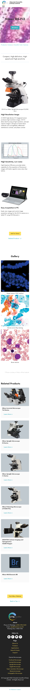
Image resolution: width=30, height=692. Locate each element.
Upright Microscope (15, 664)
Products (3, 45)
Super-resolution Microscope (15, 669)
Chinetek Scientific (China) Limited (16, 2)
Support (15, 653)
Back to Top (14, 601)
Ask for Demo (15, 233)
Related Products (13, 238)
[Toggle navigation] (3, 6)
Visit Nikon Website (15, 596)
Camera (10, 45)
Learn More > (8, 414)
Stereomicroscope (15, 671)
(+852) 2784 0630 (21, 625)
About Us (15, 643)
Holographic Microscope (15, 673)
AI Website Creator (15, 689)
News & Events (15, 650)
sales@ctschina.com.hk (17, 627)
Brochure (15, 28)
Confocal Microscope (15, 660)
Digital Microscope (15, 667)
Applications (15, 648)
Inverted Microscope (15, 662)
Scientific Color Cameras (21, 45)
